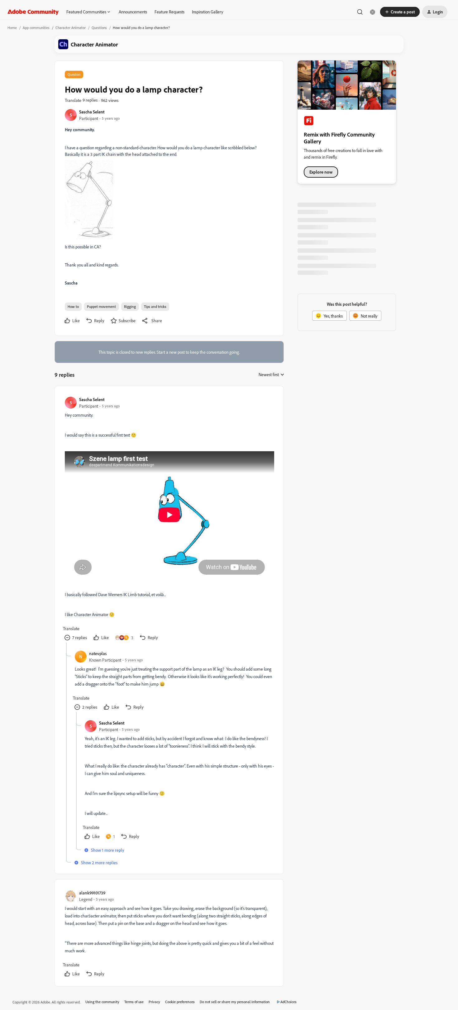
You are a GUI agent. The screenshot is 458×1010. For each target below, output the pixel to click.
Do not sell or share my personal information (235, 1001)
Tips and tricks (155, 306)
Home (12, 27)
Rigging (130, 306)
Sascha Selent (91, 111)
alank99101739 (92, 892)
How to (73, 306)
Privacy (154, 1001)
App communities (36, 27)
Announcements (133, 11)
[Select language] (373, 12)
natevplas (98, 653)
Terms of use (134, 1001)
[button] (400, 12)
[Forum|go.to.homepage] (33, 12)
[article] (169, 519)
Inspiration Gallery (207, 11)
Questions (99, 27)
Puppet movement (101, 306)
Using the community (102, 1001)
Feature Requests (169, 11)
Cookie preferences (180, 1001)
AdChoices (288, 1001)
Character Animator (70, 27)
